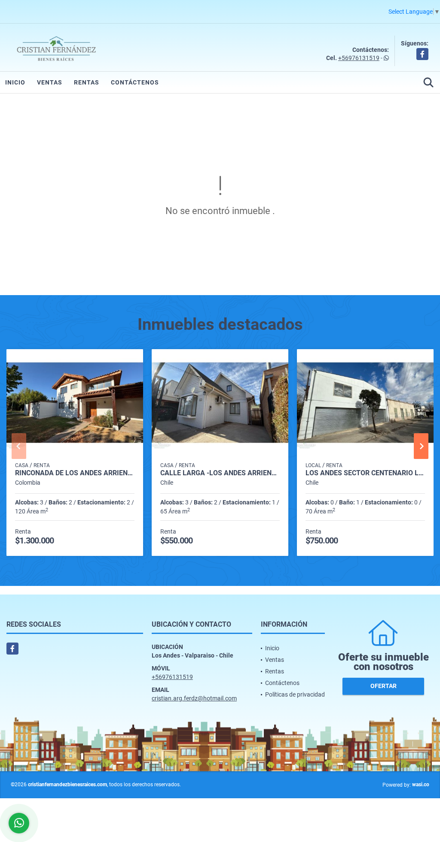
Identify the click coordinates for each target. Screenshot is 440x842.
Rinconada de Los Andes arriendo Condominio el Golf (74, 473)
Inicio (15, 82)
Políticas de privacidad (295, 694)
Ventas (49, 82)
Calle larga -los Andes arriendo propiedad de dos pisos (220, 473)
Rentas (86, 82)
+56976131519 (358, 57)
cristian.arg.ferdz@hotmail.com (194, 698)
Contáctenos (135, 82)
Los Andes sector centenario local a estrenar (365, 473)
